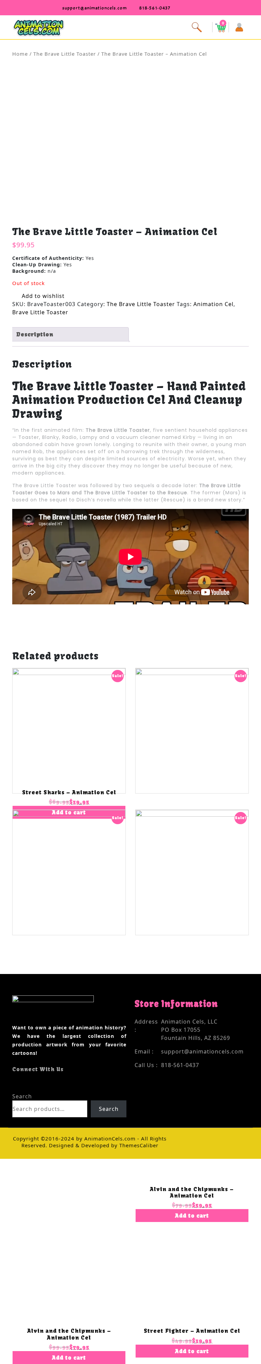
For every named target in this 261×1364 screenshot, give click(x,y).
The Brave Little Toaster (64, 53)
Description (34, 334)
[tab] (70, 334)
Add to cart (69, 1357)
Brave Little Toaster (40, 312)
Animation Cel (213, 304)
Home (20, 53)
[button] (130, 26)
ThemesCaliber (138, 1145)
